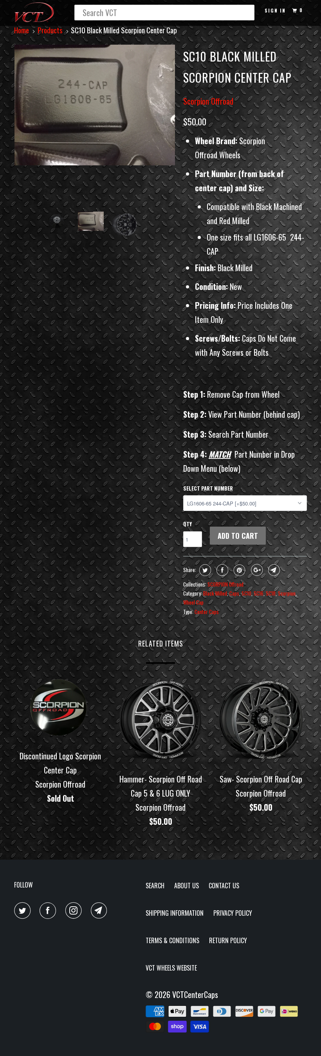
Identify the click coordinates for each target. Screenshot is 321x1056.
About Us (186, 885)
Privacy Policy (232, 913)
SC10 (246, 593)
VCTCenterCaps (195, 994)
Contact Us (224, 885)
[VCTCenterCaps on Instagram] (75, 910)
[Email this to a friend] (273, 570)
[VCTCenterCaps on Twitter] (24, 910)
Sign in (275, 10)
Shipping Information (175, 913)
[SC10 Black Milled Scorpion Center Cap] (94, 105)
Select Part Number (208, 488)
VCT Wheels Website (171, 968)
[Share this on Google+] (256, 570)
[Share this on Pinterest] (238, 570)
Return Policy (228, 940)
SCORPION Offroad (225, 584)
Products (50, 29)
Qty (187, 524)
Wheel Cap (193, 602)
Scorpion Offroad (208, 101)
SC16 (258, 593)
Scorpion (287, 593)
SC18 (271, 593)
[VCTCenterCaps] (38, 13)
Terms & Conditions (172, 940)
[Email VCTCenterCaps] (100, 910)
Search (155, 885)
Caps (234, 593)
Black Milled (215, 593)
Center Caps (207, 612)
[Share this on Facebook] (221, 570)
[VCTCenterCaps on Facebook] (49, 910)
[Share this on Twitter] (204, 570)
